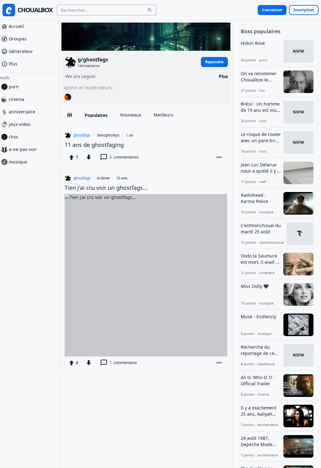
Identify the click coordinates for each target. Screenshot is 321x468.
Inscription (303, 10)
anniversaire (22, 112)
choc (13, 137)
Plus (13, 64)
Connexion (272, 10)
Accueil (16, 26)
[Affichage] (69, 114)
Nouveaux (130, 115)
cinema (16, 99)
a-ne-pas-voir (23, 149)
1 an (129, 135)
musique (18, 162)
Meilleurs (163, 115)
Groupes (18, 39)
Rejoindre (214, 62)
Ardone (103, 178)
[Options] (219, 157)
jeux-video (19, 124)
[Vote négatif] (89, 157)
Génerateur (21, 51)
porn (14, 87)
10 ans (122, 178)
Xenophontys (108, 135)
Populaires (96, 115)
